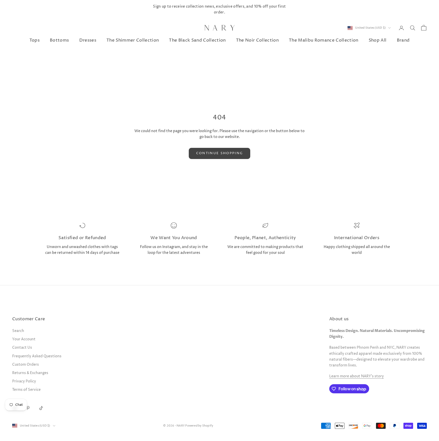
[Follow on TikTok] (41, 408)
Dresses (87, 41)
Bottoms (59, 41)
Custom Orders (25, 364)
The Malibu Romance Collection (323, 41)
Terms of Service (26, 389)
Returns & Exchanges (30, 373)
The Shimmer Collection (132, 41)
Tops (34, 41)
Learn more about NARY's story (356, 376)
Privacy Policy (24, 381)
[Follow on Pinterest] (27, 408)
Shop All (378, 41)
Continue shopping (219, 153)
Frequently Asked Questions (36, 356)
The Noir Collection (257, 41)
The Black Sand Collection (197, 41)
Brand (403, 41)
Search (18, 330)
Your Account (24, 339)
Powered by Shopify (199, 426)
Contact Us (22, 347)
